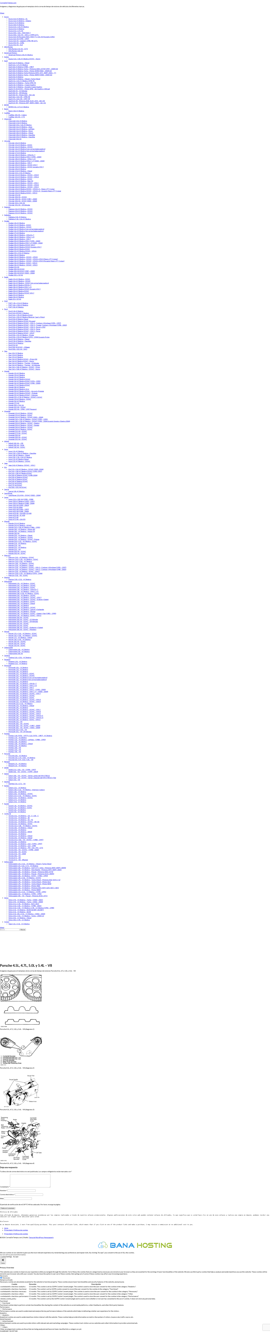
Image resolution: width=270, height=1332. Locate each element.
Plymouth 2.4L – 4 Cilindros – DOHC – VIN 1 (24, 710)
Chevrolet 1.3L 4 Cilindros (17, 123)
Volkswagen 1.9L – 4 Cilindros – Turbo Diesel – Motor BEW (29, 884)
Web (2, 1198)
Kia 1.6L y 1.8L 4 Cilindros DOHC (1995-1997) (25, 471)
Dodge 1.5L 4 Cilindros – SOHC (19, 225)
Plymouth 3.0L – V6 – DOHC (18, 724)
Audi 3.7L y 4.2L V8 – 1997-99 (19, 99)
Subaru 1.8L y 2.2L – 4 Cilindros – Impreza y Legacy (26, 790)
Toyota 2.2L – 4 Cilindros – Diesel (20, 836)
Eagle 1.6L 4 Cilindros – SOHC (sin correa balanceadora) (28, 283)
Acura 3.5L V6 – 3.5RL (16, 43)
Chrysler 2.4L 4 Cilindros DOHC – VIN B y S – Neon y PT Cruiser (31, 189)
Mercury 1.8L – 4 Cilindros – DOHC (21, 563)
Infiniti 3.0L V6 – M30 (16, 445)
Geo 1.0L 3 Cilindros (15, 353)
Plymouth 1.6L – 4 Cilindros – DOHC (21, 675)
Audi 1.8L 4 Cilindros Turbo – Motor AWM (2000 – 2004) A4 (30, 75)
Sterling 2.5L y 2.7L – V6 (17, 784)
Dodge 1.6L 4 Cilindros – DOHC (20, 227)
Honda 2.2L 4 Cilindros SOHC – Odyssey (23, 395)
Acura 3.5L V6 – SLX (15, 45)
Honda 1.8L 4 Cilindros (16, 387)
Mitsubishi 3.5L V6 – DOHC (18, 623)
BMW (6, 105)
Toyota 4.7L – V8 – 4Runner (18, 860)
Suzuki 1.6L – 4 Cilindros (17, 810)
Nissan (6, 631)
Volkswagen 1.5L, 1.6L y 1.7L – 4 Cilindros (23, 866)
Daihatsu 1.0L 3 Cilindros (17, 217)
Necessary (6, 1278)
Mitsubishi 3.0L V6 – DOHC (18, 617)
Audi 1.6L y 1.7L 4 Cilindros (18, 65)
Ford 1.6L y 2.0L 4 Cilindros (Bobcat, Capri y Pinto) (26, 317)
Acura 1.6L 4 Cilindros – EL (18, 19)
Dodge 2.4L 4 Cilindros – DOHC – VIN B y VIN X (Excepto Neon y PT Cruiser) (36, 261)
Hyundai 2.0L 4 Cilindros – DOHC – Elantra (23, 423)
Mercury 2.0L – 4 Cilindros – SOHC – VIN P (24, 571)
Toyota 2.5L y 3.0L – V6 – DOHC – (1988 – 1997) (25, 840)
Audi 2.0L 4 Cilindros (15, 77)
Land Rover (8, 493)
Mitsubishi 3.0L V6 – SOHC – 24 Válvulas (23, 621)
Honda (6, 371)
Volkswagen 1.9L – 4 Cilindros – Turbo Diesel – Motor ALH (29, 882)
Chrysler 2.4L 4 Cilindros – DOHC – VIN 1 (23, 183)
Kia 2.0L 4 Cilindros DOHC (18, 477)
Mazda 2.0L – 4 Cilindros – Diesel (20, 535)
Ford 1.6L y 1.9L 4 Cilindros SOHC (20, 315)
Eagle (6, 277)
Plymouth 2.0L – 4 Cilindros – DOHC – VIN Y (24, 694)
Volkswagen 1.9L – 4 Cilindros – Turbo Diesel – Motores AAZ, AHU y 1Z (34, 880)
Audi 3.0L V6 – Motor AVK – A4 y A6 (21, 95)
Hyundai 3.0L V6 (14, 435)
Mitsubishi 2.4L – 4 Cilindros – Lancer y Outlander (26, 609)
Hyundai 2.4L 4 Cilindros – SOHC (20, 429)
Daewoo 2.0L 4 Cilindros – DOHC (20, 211)
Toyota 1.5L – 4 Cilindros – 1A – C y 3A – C (23, 816)
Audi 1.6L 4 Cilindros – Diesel (18, 63)
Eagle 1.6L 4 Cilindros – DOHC (19, 281)
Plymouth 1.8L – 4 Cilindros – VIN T (21, 687)
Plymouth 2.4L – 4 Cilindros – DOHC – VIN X (24, 714)
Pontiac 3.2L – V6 (14, 750)
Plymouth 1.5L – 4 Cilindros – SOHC (21, 673)
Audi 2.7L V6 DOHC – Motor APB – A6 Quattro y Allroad (29, 89)
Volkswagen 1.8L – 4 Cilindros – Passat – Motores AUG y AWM (31, 874)
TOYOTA (7, 814)
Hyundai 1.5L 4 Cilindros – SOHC (20, 415)
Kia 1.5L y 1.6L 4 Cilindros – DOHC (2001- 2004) (25, 469)
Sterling (7, 782)
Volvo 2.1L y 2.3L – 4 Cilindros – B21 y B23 (23, 904)
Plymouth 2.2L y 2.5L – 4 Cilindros (20, 704)
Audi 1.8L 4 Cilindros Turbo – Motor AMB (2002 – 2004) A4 (30, 71)
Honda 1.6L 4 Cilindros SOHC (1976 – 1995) (24, 381)
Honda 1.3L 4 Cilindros (16, 375)
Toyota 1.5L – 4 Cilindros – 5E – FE (20, 820)
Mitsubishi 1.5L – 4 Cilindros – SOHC (21, 583)
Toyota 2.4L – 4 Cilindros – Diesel (20, 838)
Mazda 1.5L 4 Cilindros (16, 523)
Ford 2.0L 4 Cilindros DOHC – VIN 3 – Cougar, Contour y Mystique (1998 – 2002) (37, 325)
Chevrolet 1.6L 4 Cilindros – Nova (20, 131)
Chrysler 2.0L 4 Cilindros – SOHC (20, 179)
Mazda (6, 521)
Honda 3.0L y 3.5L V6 (16, 405)
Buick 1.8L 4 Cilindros (16, 111)
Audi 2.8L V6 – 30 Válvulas (17, 93)
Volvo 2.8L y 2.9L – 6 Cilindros (19, 920)
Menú (2, 13)
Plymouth (7, 665)
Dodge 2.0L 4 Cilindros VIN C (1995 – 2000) (24, 241)
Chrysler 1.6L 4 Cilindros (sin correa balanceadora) (26, 151)
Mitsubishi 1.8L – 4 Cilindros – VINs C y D (23, 591)
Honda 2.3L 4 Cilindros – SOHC (19, 399)
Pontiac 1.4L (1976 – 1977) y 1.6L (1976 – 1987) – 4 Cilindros (30, 736)
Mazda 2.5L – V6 (14, 549)
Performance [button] (4, 1307)
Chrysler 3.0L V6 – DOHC (17, 197)
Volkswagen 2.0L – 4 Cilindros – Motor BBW (24, 890)
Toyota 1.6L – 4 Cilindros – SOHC (20, 824)
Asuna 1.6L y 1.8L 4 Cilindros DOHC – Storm (24, 59)
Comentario (5, 1187)
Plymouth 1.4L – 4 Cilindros (18, 671)
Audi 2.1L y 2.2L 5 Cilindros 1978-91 (21, 81)
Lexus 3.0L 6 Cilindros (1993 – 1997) (21, 501)
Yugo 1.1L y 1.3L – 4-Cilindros (19, 924)
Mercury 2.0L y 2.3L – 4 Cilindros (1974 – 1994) (25, 573)
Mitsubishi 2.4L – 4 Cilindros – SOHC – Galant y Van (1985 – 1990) (32, 613)
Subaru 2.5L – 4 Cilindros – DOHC (20, 798)
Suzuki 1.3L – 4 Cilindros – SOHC (20, 808)
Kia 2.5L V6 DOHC (15, 483)
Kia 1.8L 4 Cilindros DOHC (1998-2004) (22, 475)
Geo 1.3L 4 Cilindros (15, 355)
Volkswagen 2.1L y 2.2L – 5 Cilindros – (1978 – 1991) (27, 892)
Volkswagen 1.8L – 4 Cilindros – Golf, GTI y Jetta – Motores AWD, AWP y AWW (37, 868)
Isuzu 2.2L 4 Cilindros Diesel (18, 459)
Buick (6, 109)
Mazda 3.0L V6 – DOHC (17, 551)
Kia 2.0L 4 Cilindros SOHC (17, 479)
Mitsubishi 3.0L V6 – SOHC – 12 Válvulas (23, 619)
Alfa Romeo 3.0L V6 (15, 51)
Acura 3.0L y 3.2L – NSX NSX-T (19, 33)
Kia (5, 467)
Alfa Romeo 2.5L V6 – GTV (18, 49)
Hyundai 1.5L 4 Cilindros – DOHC (20, 413)
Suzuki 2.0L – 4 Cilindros (17, 812)
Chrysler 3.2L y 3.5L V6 (16, 203)
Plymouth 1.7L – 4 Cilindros (18, 681)
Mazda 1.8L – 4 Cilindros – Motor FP (21, 531)
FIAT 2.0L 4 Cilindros (16, 307)
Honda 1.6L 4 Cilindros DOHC (19, 379)
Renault (7, 762)
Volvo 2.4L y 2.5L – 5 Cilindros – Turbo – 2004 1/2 (26, 916)
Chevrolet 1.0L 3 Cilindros (17, 121)
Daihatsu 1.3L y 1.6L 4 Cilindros (19, 219)
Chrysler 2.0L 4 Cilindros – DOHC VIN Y (22, 165)
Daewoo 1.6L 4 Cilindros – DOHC (20, 209)
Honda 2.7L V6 (13, 403)
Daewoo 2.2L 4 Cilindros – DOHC (20, 213)
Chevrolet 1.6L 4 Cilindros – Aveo (20, 127)
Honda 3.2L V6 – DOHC (17, 407)
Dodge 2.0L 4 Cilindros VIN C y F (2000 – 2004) (25, 243)
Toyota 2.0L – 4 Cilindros (17, 830)
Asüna (6, 57)
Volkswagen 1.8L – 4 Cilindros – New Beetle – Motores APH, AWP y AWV (35, 870)
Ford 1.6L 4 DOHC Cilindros (18, 313)
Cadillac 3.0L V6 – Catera (17, 115)
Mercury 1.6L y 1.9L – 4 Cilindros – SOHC (23, 559)
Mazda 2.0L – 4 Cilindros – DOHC (20, 537)
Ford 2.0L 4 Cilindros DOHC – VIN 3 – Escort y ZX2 (26, 327)
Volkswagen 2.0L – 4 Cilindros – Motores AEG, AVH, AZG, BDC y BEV (33, 888)
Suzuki (6, 804)
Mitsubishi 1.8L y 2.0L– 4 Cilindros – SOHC (23, 593)
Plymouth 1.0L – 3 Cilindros (18, 667)
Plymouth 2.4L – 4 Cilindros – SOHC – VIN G (24, 720)
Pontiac (7, 734)
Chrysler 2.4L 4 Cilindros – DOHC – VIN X (23, 187)
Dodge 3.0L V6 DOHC (16, 269)
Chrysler (7, 141)
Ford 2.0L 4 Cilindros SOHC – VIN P (21, 333)
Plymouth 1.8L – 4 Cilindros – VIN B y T (22, 683)
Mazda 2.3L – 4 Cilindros (17, 543)
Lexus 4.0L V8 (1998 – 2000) (18, 511)
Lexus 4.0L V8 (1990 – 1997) (18, 509)
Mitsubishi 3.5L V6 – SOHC (18, 625)
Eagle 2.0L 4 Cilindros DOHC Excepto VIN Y (24, 289)
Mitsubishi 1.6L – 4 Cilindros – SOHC (21, 587)
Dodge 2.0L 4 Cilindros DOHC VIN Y (21, 245)
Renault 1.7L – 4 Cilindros (17, 764)
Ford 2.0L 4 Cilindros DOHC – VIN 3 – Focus (24, 329)
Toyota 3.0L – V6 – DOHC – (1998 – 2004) (23, 850)
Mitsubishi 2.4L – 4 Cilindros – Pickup (21, 611)
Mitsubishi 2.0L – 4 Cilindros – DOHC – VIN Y (24, 597)
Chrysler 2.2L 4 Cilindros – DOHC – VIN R (23, 175)
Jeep (6, 463)
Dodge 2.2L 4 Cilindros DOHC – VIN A (22, 251)
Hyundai (7, 411)
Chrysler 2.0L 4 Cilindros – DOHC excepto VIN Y (26, 167)
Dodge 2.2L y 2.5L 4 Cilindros (18, 253)
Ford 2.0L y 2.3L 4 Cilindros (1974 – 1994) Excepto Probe (28, 337)
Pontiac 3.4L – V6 (14, 752)
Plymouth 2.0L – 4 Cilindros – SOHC (21, 698)
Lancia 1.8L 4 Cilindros (16, 491)
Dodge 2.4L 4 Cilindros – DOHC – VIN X (22, 265)
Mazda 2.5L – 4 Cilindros (17, 547)
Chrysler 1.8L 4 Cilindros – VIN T (20, 163)
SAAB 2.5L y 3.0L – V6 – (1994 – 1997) (22, 770)
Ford (6, 309)
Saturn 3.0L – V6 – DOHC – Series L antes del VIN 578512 (29, 776)
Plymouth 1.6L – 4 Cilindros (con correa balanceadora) (27, 677)
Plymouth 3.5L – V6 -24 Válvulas (20, 732)
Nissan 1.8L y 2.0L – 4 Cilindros (19, 639)
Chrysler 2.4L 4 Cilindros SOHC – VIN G (22, 193)
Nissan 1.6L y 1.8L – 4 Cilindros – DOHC (22, 635)
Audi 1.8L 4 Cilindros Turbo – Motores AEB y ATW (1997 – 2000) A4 (33, 69)
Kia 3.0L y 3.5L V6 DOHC (17, 487)
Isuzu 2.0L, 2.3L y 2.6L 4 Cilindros (20, 457)
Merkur (7, 577)
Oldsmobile (8, 647)
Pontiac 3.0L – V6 (14, 748)
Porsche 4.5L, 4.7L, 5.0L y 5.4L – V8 (20, 760)
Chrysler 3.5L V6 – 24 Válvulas (19, 205)
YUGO (6, 922)
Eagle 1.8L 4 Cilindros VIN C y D (20, 287)
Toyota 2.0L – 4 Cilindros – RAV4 (20, 832)
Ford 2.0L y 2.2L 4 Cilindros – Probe (21, 335)
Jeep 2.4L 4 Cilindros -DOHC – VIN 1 (21, 465)
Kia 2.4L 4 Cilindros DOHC (18, 481)
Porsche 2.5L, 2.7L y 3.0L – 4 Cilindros (21, 758)
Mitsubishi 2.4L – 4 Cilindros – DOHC (22, 607)
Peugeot (7, 659)
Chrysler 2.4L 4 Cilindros (17, 169)
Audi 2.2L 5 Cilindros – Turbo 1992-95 (22, 83)
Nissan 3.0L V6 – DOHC (17, 641)
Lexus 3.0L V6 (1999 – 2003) (18, 505)
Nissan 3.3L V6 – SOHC (16, 645)
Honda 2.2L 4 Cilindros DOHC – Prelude (22, 393)
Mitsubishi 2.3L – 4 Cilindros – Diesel (21, 603)
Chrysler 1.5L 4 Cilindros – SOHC (20, 145)
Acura (6, 17)
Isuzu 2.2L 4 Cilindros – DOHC (19, 461)
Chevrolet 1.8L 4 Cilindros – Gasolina (21, 135)
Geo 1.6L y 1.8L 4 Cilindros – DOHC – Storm (24, 369)
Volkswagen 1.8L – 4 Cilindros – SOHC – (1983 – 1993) (28, 876)
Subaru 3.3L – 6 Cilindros (17, 802)
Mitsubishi (8, 581)
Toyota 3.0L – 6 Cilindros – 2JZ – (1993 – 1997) (25, 844)
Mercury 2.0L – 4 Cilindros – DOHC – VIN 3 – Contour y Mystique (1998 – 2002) (37, 569)
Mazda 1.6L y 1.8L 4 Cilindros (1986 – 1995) (24, 527)
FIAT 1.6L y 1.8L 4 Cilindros (18, 305)
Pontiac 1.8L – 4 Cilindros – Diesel (20, 744)
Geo (5, 351)
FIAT (6, 301)
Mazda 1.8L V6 (13, 533)
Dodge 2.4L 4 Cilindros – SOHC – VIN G (22, 263)
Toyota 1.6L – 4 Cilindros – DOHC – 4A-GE (23, 822)
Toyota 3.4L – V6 (14, 856)
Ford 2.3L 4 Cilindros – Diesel (18, 339)
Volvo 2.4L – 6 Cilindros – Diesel (19, 918)
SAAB (6, 768)
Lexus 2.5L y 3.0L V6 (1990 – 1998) (20, 499)
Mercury (7, 555)
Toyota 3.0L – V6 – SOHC (17, 852)
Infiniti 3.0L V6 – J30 (15, 443)
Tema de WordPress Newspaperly (41, 1237)
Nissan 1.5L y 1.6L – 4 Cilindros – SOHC (22, 633)
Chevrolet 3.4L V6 (14, 139)
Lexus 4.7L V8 (13, 517)
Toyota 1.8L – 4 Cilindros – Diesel (20, 828)
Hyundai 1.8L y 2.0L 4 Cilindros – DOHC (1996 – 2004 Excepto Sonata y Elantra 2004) (39, 421)
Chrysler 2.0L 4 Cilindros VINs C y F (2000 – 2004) (26, 161)
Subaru (6, 786)
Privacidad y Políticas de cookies (16, 1230)
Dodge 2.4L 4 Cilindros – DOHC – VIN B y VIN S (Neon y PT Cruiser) (33, 259)
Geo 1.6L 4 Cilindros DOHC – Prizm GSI (22, 359)
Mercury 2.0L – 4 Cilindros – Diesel (20, 565)
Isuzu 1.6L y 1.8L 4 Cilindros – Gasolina (22, 453)
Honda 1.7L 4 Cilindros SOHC (19, 385)
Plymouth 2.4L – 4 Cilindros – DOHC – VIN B (24, 712)
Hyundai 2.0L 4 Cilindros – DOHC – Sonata (23, 425)
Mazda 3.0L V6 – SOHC (17, 553)
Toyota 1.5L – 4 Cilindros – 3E (19, 818)
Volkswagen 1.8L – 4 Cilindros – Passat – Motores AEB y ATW (30, 872)
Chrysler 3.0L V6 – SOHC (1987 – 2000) (22, 199)
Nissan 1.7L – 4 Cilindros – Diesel (20, 637)
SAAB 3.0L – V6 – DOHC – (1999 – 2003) (23, 772)
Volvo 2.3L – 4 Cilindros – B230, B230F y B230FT (26, 910)
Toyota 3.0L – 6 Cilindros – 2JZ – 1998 (22, 846)
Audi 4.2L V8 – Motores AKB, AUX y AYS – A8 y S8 (26, 101)
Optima (7, 655)
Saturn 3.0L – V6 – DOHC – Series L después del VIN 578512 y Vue (32, 778)
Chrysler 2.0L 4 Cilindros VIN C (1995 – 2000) (24, 157)
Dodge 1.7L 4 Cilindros (16, 233)
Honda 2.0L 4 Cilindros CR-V (18, 389)
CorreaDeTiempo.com (8, 3)
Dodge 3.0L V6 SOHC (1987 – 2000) (21, 271)
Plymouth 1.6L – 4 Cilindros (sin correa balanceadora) (27, 679)
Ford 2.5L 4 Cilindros (15, 343)
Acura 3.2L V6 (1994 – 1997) (18, 39)
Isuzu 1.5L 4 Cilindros (16, 451)
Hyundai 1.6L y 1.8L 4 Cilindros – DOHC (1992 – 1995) (28, 419)
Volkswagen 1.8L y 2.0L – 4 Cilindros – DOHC (24, 878)
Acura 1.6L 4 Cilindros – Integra (19, 21)
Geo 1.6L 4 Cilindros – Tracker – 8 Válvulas (23, 363)
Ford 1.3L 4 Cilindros (15, 311)
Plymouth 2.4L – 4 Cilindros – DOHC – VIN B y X (25, 718)
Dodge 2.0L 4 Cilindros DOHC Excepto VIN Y (24, 247)
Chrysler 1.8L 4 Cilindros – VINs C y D (22, 159)
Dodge (6, 221)
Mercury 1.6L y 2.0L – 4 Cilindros (20, 561)
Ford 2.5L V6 (13, 345)
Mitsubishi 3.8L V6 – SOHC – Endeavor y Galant (25, 627)
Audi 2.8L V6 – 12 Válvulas (17, 91)
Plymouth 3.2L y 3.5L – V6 (17, 730)
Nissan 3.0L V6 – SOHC (16, 643)
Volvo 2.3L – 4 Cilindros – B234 (19, 912)
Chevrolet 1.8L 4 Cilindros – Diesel (20, 133)
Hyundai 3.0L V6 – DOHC (17, 437)
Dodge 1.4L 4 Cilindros (16, 223)
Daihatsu (7, 215)
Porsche (7, 754)
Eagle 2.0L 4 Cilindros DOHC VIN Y (21, 293)
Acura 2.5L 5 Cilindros (16, 29)
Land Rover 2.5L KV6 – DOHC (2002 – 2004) (24, 495)
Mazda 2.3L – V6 (14, 545)
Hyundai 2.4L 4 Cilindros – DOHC (20, 427)
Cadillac (7, 113)
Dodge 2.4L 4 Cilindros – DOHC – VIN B (23, 257)
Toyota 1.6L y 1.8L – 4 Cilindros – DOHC (22, 826)
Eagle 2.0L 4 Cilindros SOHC (18, 291)
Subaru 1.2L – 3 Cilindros (17, 788)
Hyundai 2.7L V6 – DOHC (17, 433)
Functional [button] (4, 1301)
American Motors (10, 53)
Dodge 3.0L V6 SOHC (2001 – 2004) (21, 273)
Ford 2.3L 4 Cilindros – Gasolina (19, 341)
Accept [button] (15, 1257)
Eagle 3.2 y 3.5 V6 (14, 299)
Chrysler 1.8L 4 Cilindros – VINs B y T (21, 155)
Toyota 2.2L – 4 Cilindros (17, 834)
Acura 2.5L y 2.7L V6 (15, 31)
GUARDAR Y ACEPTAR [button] (9, 1331)
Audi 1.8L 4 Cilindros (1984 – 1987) (21, 67)
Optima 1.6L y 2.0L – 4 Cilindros (19, 657)
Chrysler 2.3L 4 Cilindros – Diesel (20, 171)
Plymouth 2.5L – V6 (15, 722)
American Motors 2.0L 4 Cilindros (20, 55)
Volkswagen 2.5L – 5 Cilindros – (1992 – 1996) (25, 894)
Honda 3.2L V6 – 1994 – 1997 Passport (22, 409)
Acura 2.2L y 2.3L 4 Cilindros (18, 27)
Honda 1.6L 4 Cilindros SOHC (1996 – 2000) (24, 383)
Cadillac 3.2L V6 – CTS (16, 117)
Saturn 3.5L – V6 (14, 780)
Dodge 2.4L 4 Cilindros (16, 255)
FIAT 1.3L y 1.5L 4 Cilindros (18, 303)
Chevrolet (7, 119)
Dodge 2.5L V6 (13, 267)
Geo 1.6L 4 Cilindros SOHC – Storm (21, 361)
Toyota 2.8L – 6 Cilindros (17, 842)
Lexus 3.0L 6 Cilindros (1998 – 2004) (21, 503)
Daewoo (7, 207)
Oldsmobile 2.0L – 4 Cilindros (19, 651)
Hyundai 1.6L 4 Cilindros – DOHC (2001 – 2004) (25, 417)
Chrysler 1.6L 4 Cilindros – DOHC (20, 147)
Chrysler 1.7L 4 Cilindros (17, 153)
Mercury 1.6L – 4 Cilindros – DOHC (21, 557)
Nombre (3, 1190)
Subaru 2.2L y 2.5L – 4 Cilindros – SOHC (22, 796)
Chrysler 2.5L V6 (14, 195)
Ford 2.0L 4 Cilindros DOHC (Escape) (21, 321)
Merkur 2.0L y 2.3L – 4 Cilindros (19, 579)
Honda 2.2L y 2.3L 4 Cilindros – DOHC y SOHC (25, 397)
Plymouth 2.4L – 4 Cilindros (18, 708)
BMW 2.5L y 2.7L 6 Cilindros (18, 107)
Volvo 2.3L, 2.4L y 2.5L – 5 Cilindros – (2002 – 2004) (26, 914)
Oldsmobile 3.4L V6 (15, 653)
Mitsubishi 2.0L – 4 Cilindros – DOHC (22, 595)
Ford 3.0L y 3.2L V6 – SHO (17, 349)
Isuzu (6, 449)
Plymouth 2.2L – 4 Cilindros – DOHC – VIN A (24, 700)
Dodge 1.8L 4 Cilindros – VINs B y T (21, 235)
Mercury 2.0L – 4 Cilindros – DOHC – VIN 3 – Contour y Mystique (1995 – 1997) (37, 567)
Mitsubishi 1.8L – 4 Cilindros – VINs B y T (23, 589)
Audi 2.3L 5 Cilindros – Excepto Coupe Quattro (25, 87)
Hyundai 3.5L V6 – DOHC (17, 439)
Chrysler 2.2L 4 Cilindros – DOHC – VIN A (23, 177)
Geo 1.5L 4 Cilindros (15, 357)
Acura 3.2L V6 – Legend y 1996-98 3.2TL (23, 41)
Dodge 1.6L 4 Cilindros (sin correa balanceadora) (26, 231)
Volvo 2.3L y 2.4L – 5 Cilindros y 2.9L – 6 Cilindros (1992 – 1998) (31, 908)
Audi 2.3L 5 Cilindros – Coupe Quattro (22, 85)
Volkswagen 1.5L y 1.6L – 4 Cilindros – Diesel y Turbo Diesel (29, 864)
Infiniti (6, 441)
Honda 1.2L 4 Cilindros (16, 373)
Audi (6, 61)
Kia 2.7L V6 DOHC (15, 485)
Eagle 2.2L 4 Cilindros (16, 295)
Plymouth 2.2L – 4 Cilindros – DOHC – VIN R (24, 702)
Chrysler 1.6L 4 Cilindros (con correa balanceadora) (26, 149)
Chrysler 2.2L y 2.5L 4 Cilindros (19, 173)
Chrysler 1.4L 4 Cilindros (17, 143)
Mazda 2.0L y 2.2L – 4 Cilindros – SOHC (22, 541)
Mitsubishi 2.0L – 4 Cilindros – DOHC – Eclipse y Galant (28, 599)
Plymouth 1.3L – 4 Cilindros (18, 669)
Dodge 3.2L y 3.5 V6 (15, 275)
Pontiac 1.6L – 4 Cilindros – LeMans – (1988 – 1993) (27, 740)
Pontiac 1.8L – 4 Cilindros (17, 742)
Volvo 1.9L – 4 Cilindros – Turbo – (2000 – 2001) (25, 900)
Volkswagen (8, 862)
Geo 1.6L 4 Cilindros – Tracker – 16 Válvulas (24, 365)
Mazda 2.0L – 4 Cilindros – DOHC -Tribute (23, 539)
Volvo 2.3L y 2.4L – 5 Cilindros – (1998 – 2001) (24, 906)
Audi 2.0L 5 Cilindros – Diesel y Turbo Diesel (24, 79)
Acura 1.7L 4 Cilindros (16, 23)
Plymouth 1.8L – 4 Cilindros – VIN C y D (22, 685)
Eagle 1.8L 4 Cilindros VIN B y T (19, 285)
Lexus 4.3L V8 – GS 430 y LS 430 (19, 513)
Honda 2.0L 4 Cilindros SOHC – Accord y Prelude (26, 391)
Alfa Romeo (8, 47)
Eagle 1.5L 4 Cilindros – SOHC (19, 279)
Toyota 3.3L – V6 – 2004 (17, 854)
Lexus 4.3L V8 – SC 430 (16, 515)
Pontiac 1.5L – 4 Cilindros (17, 738)
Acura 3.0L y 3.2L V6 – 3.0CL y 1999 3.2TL (23, 35)
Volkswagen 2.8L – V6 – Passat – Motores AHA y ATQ (27, 896)
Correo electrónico (7, 1194)
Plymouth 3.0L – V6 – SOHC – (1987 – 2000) (24, 726)
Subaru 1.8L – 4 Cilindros (17, 792)
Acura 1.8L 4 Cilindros (16, 25)
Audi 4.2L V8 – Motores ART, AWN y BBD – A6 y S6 (27, 103)
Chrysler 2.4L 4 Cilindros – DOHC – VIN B (23, 185)
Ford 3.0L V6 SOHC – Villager (19, 347)
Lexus (6, 497)
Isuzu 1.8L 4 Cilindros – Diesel (19, 455)
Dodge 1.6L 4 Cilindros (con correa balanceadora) (26, 229)
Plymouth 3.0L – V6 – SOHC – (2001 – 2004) (24, 728)
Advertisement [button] (5, 1319)
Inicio (6, 1228)
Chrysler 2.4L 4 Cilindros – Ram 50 (20, 181)
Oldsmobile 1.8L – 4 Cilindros (19, 649)
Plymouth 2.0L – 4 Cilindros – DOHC (21, 696)
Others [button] (2, 1325)
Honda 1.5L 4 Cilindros (16, 377)
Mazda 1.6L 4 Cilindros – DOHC (20, 525)
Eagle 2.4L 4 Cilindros (16, 297)
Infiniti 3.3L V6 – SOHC (16, 447)
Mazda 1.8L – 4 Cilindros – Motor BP (21, 529)
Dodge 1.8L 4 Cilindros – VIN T (19, 239)
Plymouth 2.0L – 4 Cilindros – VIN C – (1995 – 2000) (27, 690)
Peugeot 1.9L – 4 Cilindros (17, 661)
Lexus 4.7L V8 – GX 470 (16, 519)
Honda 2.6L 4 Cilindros (16, 401)
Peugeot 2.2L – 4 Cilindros (17, 663)
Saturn (6, 774)
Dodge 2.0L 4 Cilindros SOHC (19, 249)
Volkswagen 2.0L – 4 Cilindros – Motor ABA (24, 886)
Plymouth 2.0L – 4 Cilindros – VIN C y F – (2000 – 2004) (28, 692)
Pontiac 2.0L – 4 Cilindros (17, 746)
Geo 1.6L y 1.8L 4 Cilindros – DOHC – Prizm (24, 367)
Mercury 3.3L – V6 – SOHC (18, 575)
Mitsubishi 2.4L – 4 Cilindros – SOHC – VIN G (24, 615)
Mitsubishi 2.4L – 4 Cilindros (18, 605)
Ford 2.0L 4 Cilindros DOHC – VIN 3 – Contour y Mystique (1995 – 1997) (34, 323)
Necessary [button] (4, 1276)
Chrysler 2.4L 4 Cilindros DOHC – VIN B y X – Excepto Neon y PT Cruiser (34, 191)
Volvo (6, 898)
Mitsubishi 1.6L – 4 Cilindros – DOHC (22, 585)
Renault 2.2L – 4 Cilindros (17, 766)
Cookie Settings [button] (6, 1257)
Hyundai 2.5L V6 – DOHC (17, 431)
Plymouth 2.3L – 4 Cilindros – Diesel (21, 706)
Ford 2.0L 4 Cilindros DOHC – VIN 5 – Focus (24, 331)
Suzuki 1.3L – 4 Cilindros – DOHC (20, 806)
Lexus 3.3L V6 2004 (15, 507)
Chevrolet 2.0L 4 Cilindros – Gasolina (21, 137)
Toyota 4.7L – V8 (14, 858)
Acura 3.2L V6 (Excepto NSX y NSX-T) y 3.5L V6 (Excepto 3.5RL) (31, 37)
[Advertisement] (135, 946)
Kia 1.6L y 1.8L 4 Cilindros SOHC (20, 473)
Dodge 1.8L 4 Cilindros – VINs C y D (21, 237)
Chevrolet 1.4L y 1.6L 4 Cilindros (20, 125)
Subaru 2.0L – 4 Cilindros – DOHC (20, 794)
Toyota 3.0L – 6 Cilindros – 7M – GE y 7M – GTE (25, 848)
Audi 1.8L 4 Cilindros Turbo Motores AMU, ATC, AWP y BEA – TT (32, 73)
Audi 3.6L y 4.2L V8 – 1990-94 (19, 97)
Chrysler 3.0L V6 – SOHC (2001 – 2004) (22, 201)
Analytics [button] (3, 1313)
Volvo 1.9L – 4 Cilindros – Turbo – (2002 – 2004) (25, 902)
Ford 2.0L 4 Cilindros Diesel (18, 319)
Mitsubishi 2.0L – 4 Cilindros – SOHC (21, 601)
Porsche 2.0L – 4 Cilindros (17, 756)
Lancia (6, 489)
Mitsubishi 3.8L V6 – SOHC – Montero (22, 629)
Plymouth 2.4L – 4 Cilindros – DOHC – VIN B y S (25, 716)
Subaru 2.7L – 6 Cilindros (17, 800)
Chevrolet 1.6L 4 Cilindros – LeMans (21, 129)
